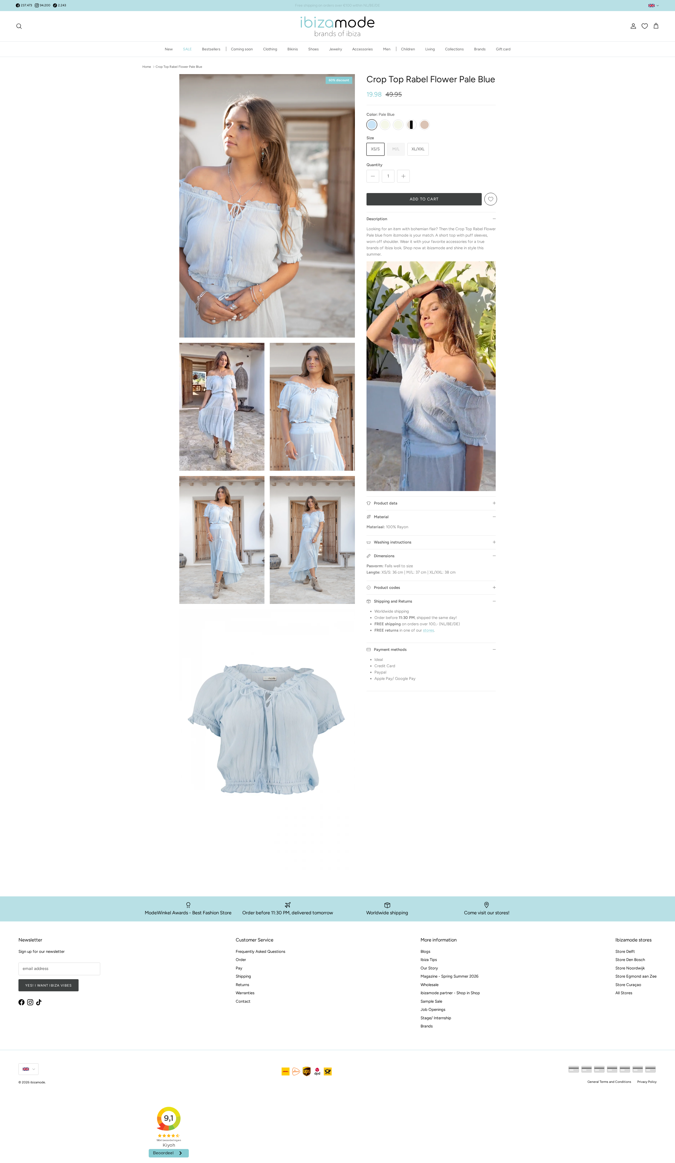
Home (146, 66)
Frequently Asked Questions (260, 951)
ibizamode (37, 1082)
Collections (454, 49)
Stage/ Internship (436, 1018)
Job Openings (433, 1009)
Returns (242, 984)
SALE (187, 49)
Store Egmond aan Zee (636, 976)
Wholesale (429, 984)
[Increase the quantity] (403, 176)
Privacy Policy (647, 1082)
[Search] (19, 26)
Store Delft (625, 951)
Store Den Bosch (630, 959)
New (169, 49)
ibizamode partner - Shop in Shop (450, 993)
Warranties (245, 993)
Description (377, 219)
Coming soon (242, 49)
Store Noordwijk (630, 968)
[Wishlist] (645, 26)
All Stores (623, 993)
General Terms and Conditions (609, 1082)
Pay (239, 968)
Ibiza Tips (429, 959)
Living (430, 49)
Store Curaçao (628, 984)
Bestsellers (211, 49)
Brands (480, 49)
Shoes (313, 49)
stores (428, 630)
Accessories (362, 49)
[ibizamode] (337, 26)
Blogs (425, 951)
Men (386, 49)
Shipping (243, 976)
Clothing (270, 49)
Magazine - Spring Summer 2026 (449, 976)
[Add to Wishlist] (490, 199)
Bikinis (292, 49)
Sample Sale (431, 1001)
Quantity (374, 164)
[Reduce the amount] (373, 176)
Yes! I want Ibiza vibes (48, 985)
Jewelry (335, 49)
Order (241, 959)
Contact (243, 1001)
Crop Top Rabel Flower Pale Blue (179, 66)
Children (408, 49)
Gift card (503, 49)
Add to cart (424, 199)
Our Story (429, 968)
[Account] (632, 26)
